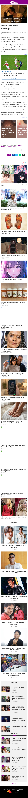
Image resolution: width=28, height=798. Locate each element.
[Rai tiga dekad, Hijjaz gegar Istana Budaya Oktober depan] (14, 663)
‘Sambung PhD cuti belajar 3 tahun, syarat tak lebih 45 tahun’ (19, 749)
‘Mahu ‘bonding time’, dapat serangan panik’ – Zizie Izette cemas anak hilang (18, 708)
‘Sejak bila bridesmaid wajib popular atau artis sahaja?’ (19, 688)
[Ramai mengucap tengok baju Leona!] (5, 778)
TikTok (14, 146)
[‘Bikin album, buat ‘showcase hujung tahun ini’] (14, 560)
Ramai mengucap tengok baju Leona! (19, 776)
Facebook (20, 145)
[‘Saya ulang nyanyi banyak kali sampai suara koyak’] (14, 586)
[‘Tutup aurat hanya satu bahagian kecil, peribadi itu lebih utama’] (5, 759)
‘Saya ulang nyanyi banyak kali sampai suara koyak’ (14, 597)
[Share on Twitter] (16, 155)
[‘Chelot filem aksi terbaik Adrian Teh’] (5, 729)
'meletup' (4, 149)
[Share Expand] (23, 155)
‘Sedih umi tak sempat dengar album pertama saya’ (14, 649)
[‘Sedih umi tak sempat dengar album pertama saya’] (14, 637)
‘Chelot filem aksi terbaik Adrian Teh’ (19, 727)
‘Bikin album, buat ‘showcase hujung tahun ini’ (14, 572)
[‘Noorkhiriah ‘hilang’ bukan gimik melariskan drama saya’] (5, 699)
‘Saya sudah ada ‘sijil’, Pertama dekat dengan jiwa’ (14, 623)
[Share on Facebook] (13, 155)
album (9, 149)
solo (19, 149)
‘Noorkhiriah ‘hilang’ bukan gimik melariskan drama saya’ (18, 698)
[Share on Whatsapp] (20, 155)
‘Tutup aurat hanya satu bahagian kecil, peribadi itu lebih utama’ (18, 759)
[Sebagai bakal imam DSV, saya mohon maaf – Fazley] (5, 741)
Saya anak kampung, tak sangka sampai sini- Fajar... (14, 546)
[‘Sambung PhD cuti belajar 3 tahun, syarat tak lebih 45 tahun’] (5, 750)
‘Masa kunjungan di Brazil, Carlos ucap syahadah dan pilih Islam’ (19, 768)
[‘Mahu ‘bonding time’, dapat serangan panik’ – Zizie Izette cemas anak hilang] (5, 708)
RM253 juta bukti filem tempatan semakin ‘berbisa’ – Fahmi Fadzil (18, 718)
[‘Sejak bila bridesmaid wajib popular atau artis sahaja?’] (5, 689)
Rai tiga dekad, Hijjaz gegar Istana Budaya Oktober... (14, 674)
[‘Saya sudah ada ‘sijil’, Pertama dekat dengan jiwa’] (14, 611)
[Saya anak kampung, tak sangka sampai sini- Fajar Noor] (14, 535)
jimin (15, 149)
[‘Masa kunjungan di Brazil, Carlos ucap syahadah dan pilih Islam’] (5, 769)
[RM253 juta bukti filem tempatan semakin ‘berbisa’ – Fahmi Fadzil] (5, 719)
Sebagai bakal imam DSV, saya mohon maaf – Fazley (19, 740)
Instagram (8, 146)
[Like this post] (9, 155)
